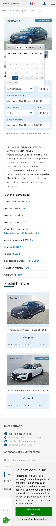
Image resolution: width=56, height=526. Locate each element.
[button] (35, 3)
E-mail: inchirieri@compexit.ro (22, 441)
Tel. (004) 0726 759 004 (20, 434)
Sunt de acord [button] (33, 509)
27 (32, 78)
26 (27, 78)
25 (21, 78)
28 (37, 78)
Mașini (5, 11)
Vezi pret (28, 337)
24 (16, 78)
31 (16, 83)
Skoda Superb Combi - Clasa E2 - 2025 (28, 390)
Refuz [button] (33, 514)
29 (42, 78)
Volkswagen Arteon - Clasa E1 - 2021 (28, 330)
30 (10, 83)
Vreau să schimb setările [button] (34, 519)
